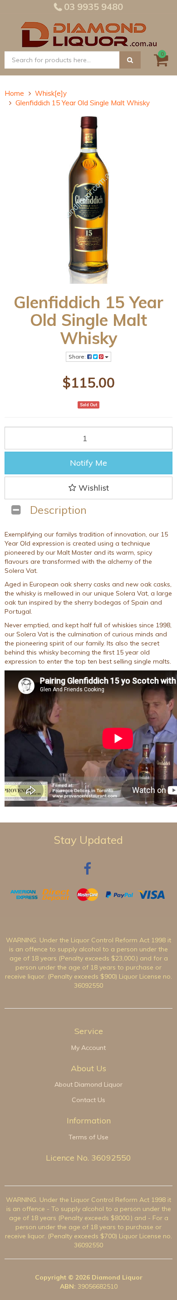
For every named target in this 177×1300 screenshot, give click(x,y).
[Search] (130, 60)
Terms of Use (88, 1137)
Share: (78, 356)
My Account (88, 1048)
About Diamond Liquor (88, 1084)
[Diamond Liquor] (88, 33)
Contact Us (88, 1100)
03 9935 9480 (92, 6)
